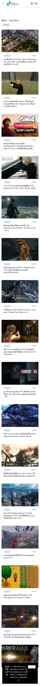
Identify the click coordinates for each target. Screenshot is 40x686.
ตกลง (31, 667)
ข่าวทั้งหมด (6, 25)
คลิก (15, 675)
